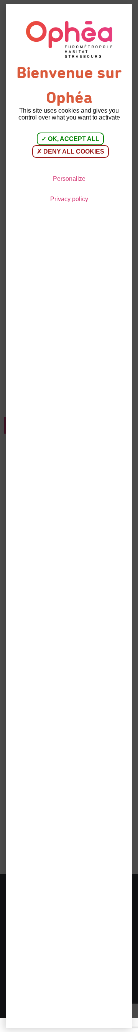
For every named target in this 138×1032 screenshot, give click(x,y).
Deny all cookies (73, 151)
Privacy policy (69, 199)
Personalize (69, 178)
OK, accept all (72, 139)
